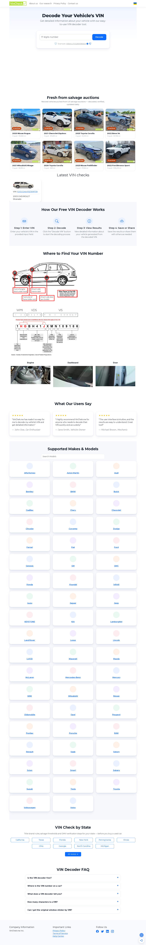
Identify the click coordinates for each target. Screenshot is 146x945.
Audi (116, 473)
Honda (30, 585)
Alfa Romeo (29, 473)
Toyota (116, 789)
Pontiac (29, 733)
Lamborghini (116, 622)
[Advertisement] (73, 73)
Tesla (73, 789)
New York (83, 840)
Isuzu (29, 603)
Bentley (29, 492)
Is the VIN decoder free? (39, 878)
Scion (29, 770)
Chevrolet (116, 510)
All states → (73, 854)
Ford (116, 547)
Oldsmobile (29, 715)
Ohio (41, 846)
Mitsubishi (73, 696)
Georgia (62, 846)
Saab (73, 752)
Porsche (73, 733)
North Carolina (83, 846)
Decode (99, 37)
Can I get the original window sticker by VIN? (49, 910)
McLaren (30, 677)
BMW (73, 492)
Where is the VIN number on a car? (44, 886)
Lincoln (116, 640)
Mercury (116, 677)
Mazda (116, 659)
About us (33, 3)
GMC (116, 566)
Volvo (73, 808)
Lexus (73, 640)
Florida (62, 840)
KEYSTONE (30, 622)
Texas (41, 840)
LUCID (30, 659)
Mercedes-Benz (73, 677)
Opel (73, 715)
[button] (18, 190)
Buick (116, 492)
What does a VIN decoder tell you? (44, 894)
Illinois (126, 840)
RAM (116, 733)
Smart (73, 770)
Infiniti (116, 585)
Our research (45, 3)
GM (73, 566)
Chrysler (30, 529)
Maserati (73, 659)
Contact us (73, 3)
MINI (29, 696)
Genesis (29, 566)
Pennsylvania (105, 840)
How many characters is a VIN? (42, 902)
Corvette (73, 529)
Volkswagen (29, 808)
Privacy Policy (59, 3)
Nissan (116, 696)
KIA (73, 622)
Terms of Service (60, 933)
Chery (73, 510)
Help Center (58, 936)
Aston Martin (73, 473)
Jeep (116, 603)
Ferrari (30, 547)
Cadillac (29, 510)
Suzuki (30, 789)
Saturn (116, 752)
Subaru (116, 770)
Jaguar (73, 603)
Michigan (105, 846)
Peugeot (116, 715)
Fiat (73, 547)
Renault (29, 752)
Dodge (116, 529)
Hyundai (73, 585)
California (20, 840)
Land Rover (29, 640)
